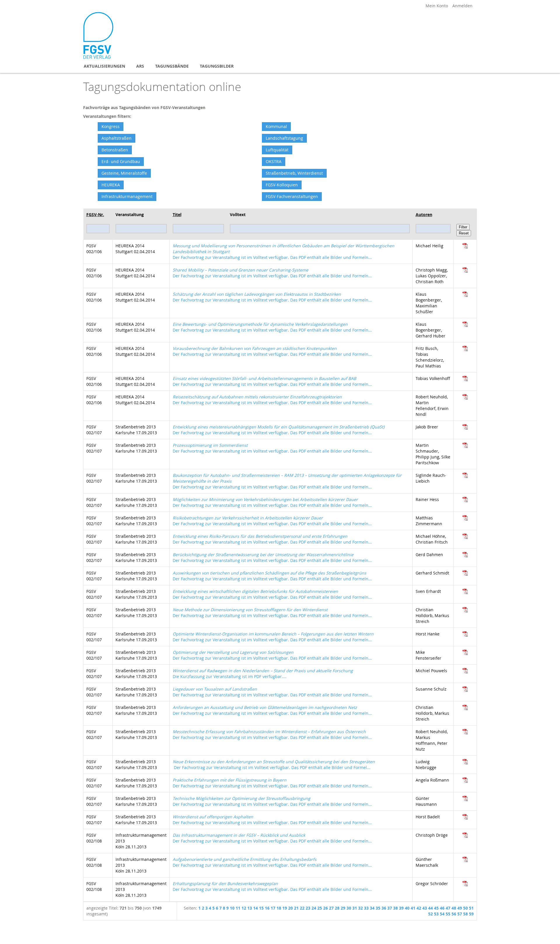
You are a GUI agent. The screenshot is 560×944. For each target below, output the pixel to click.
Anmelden (462, 5)
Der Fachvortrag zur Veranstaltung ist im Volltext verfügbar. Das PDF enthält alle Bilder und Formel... (274, 764)
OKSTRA (273, 161)
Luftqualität (277, 150)
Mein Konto (437, 5)
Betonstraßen (115, 150)
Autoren (424, 214)
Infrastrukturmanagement (127, 196)
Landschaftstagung (284, 138)
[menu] (280, 66)
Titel (177, 214)
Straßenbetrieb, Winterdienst (294, 173)
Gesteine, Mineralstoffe (124, 173)
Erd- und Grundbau (121, 161)
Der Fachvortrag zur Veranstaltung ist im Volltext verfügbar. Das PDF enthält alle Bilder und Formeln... (272, 273)
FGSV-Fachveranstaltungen (292, 196)
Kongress (111, 126)
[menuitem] (104, 66)
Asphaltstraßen (117, 138)
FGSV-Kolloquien (282, 185)
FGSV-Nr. (95, 214)
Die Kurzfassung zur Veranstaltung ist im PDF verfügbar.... (263, 673)
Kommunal (276, 126)
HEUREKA (111, 185)
